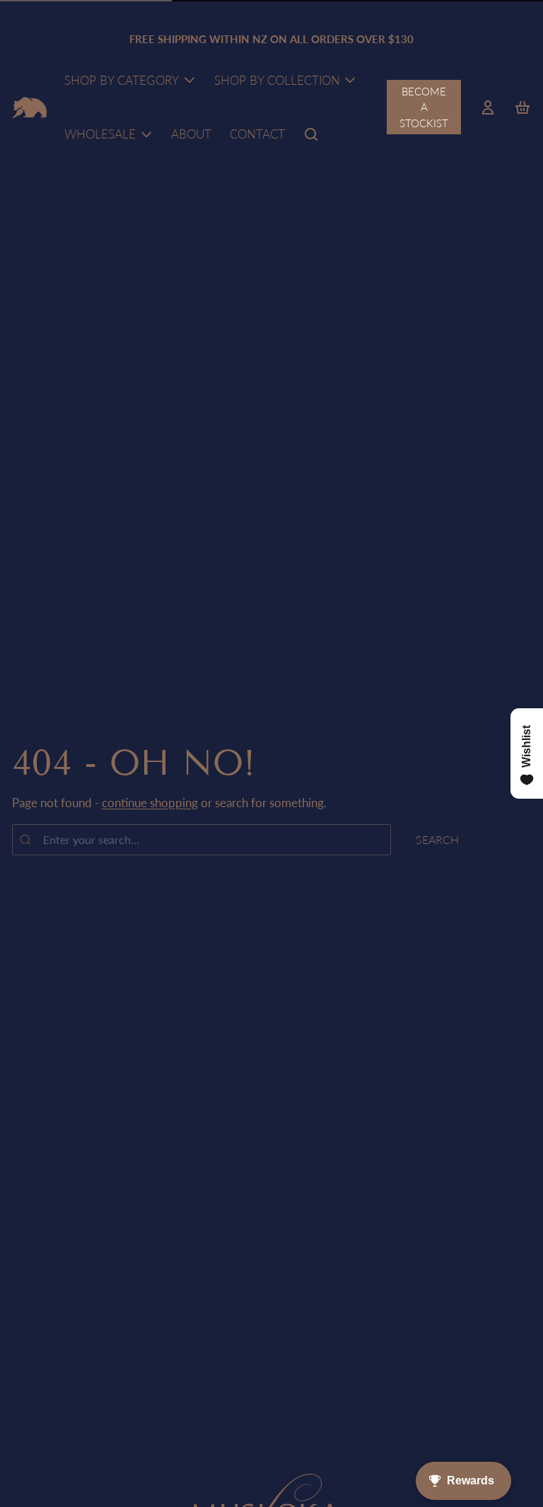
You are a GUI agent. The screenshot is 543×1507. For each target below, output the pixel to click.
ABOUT (191, 134)
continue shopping (150, 802)
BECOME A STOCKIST (423, 107)
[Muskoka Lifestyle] (29, 107)
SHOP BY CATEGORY (121, 80)
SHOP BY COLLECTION (277, 80)
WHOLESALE (100, 134)
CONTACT (257, 134)
